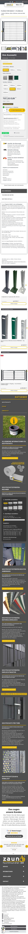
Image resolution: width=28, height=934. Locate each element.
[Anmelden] (10, 2)
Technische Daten (7, 195)
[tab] (14, 191)
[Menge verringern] (7, 111)
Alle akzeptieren (14, 926)
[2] (20, 507)
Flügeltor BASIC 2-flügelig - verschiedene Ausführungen (11, 384)
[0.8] (10, 503)
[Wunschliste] (21, 2)
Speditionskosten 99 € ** (11, 118)
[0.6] (5, 503)
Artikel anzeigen (14, 303)
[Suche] (19, 2)
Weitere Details (7, 199)
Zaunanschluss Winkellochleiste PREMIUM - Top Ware (12, 341)
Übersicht (5, 410)
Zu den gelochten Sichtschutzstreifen (12, 802)
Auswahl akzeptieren (14, 931)
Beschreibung (6, 191)
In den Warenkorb (16, 110)
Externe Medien (7, 919)
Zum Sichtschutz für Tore (9, 747)
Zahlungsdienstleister (9, 918)
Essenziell (6, 914)
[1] (15, 503)
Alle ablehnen (14, 928)
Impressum (4, 909)
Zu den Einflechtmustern (8, 689)
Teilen (6, 133)
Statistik (6, 915)
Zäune (4, 406)
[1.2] (20, 502)
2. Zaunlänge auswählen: (10, 513)
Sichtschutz (6, 402)
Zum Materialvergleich (8, 640)
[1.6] (10, 507)
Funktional (6, 922)
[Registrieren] (12, 2)
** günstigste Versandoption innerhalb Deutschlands (13, 136)
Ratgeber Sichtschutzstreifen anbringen (12, 588)
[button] (1, 846)
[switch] (3, 932)
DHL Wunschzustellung (9, 920)
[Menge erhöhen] (7, 109)
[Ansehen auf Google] (14, 849)
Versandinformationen (13, 164)
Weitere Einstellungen (7, 923)
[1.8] (15, 507)
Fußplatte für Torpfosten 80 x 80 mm (11, 296)
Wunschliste (17, 132)
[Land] (15, 2)
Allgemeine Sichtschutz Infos (9, 458)
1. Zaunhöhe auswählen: (10, 499)
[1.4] (5, 508)
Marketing (6, 916)
